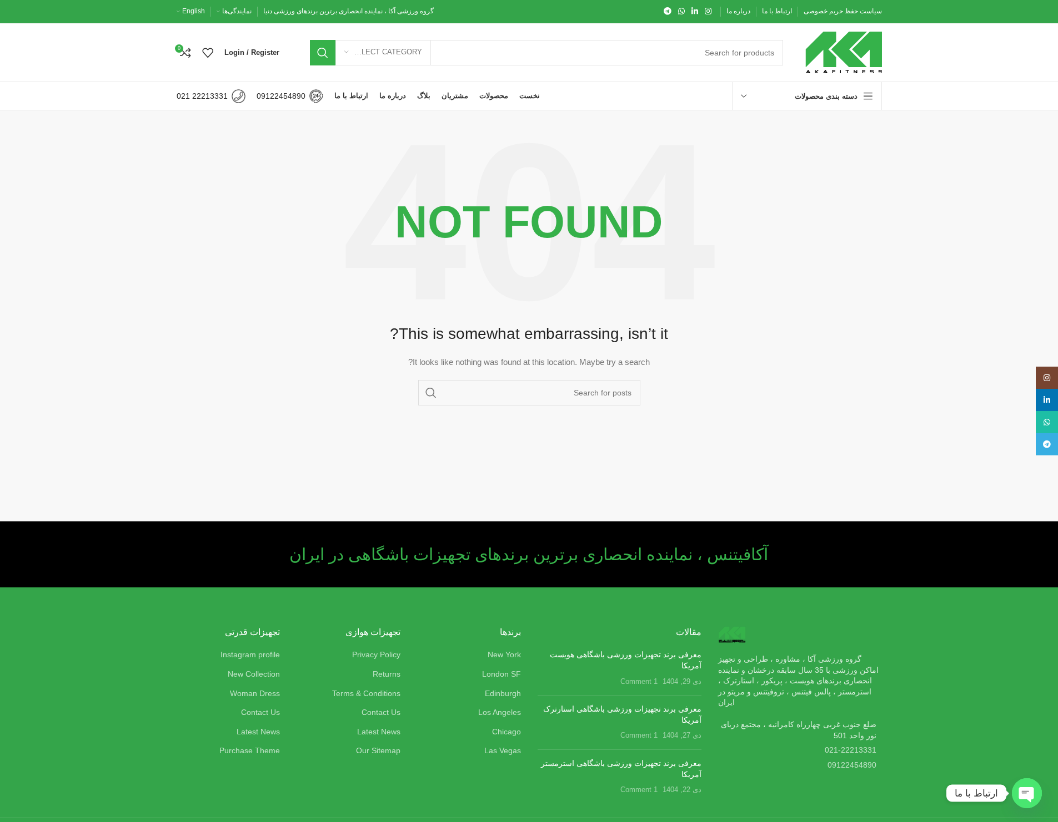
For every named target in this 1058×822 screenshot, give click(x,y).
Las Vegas (502, 750)
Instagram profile (250, 654)
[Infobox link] (290, 96)
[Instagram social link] (708, 11)
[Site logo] (843, 51)
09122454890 (852, 764)
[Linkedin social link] (694, 11)
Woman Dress (255, 693)
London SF (501, 673)
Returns (386, 673)
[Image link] (732, 634)
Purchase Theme (249, 750)
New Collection (254, 673)
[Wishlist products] (208, 53)
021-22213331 (850, 749)
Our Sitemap (378, 750)
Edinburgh (503, 693)
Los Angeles (499, 712)
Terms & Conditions (366, 693)
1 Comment (639, 682)
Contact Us (381, 712)
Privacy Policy (376, 654)
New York (504, 654)
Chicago (506, 731)
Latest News (378, 731)
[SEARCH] (322, 52)
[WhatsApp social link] (681, 11)
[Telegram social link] (667, 11)
